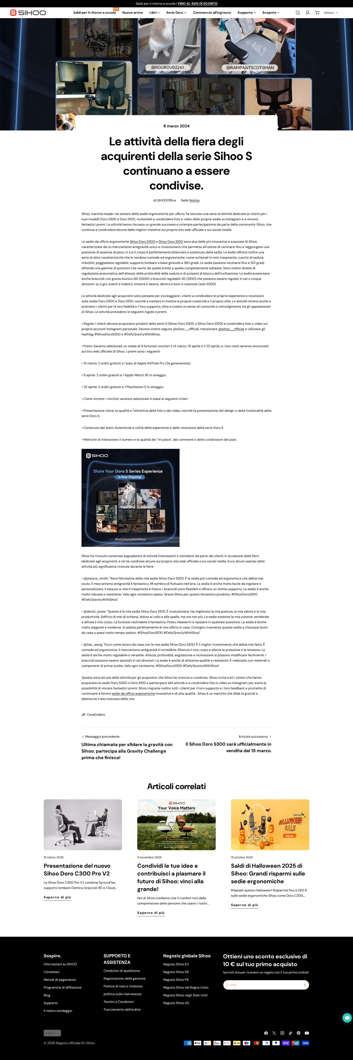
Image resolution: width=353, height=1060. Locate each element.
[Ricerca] (298, 13)
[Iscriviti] (304, 985)
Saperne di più (57, 897)
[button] (331, 12)
